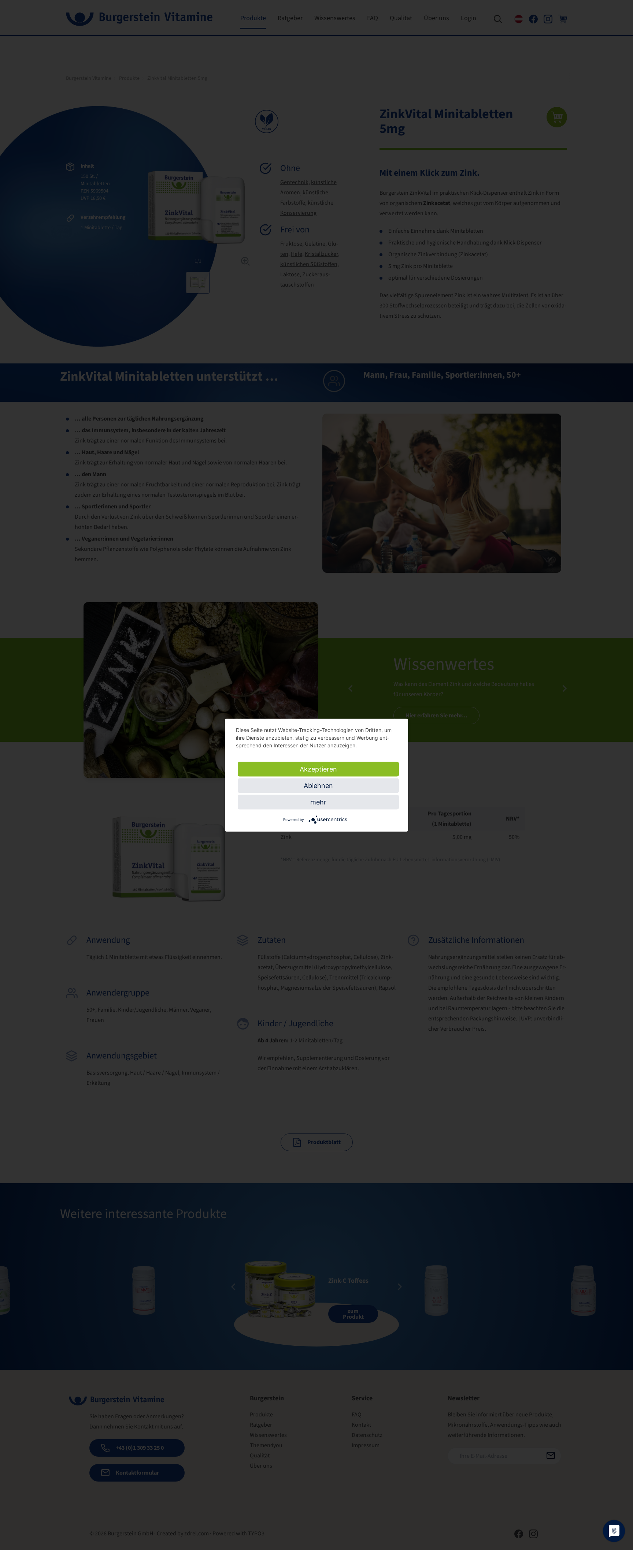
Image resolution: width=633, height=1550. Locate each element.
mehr (318, 802)
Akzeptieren (318, 769)
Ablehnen (318, 785)
